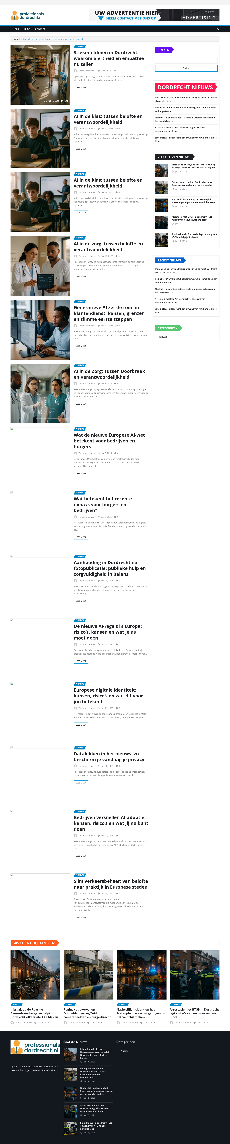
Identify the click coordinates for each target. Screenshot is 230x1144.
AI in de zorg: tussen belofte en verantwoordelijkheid (108, 247)
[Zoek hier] (218, 29)
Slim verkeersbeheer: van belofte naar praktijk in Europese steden (111, 884)
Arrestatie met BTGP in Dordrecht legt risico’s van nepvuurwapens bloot (192, 218)
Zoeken (163, 50)
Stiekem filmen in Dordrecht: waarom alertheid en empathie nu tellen (53, 39)
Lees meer (81, 87)
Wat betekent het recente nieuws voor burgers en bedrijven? (103, 504)
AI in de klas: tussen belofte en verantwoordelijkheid (108, 119)
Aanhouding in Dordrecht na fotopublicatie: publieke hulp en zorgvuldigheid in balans (110, 568)
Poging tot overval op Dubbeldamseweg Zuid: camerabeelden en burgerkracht (193, 183)
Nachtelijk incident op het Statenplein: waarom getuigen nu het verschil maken (193, 201)
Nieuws (163, 336)
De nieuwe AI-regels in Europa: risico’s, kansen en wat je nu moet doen (108, 632)
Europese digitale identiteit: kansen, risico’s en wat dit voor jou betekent (108, 696)
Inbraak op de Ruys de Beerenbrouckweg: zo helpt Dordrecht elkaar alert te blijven (193, 166)
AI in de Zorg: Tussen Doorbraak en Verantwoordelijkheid (109, 374)
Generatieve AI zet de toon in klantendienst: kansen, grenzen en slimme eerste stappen (109, 313)
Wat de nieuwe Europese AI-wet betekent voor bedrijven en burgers (109, 441)
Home (16, 29)
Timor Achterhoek (87, 70)
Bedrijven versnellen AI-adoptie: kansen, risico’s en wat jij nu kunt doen (111, 823)
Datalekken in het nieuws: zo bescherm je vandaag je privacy (109, 756)
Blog (27, 29)
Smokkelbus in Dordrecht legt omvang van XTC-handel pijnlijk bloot (194, 236)
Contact (40, 29)
